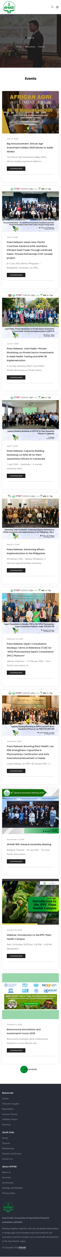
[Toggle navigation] (57, 7)
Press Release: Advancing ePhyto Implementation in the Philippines (26, 551)
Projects (6, 1143)
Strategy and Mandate (12, 1188)
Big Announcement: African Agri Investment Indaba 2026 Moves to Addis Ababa (30, 147)
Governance (7, 1182)
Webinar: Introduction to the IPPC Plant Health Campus (29, 936)
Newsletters (8, 1109)
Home (5, 1138)
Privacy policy (8, 1193)
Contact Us (7, 1159)
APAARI (22, 1247)
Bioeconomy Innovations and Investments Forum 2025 (24, 1031)
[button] (16, 168)
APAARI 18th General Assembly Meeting (29, 844)
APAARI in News (10, 1119)
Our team (6, 1177)
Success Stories (10, 1114)
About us (6, 1172)
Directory (6, 1124)
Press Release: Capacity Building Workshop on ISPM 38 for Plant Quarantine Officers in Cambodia (26, 454)
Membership (8, 1148)
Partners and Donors (12, 1153)
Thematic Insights (10, 1104)
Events (5, 1098)
